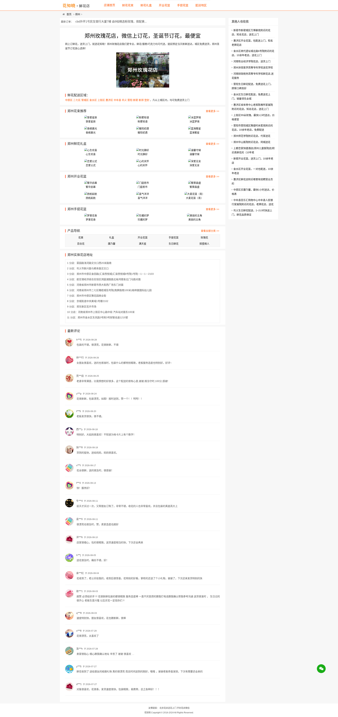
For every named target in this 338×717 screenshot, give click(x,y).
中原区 (69, 100)
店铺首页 (109, 5)
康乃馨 (111, 243)
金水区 (93, 100)
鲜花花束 (127, 5)
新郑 (141, 100)
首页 (69, 14)
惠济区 (110, 100)
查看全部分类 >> (210, 230)
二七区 (77, 100)
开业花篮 (164, 5)
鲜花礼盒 (146, 5)
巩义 (124, 100)
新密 (136, 100)
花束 (80, 237)
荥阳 (130, 100)
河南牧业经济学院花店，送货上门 (251, 61)
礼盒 (111, 237)
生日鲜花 (174, 243)
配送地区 (201, 5)
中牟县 (118, 100)
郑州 (77, 14)
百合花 (80, 243)
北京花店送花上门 (167, 708)
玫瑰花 (204, 237)
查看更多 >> (212, 111)
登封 (147, 100)
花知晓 (147, 712)
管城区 (85, 100)
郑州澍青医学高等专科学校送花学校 (253, 67)
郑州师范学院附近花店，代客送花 (251, 135)
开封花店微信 (183, 708)
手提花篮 (182, 5)
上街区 (102, 100)
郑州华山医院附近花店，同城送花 (251, 142)
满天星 (142, 243)
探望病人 (204, 243)
